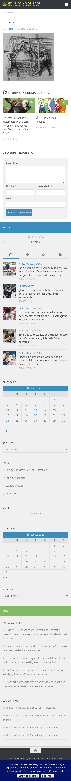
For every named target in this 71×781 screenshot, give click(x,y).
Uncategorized (26, 286)
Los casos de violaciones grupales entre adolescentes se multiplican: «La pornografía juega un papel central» (43, 316)
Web (8, 198)
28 (44, 420)
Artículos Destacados (30, 264)
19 (26, 415)
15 (54, 410)
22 (54, 415)
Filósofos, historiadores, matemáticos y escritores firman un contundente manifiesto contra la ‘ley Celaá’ (16, 125)
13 (35, 410)
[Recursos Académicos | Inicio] (27, 4)
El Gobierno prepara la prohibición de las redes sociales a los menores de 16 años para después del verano (43, 360)
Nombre (11, 186)
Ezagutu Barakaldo (16, 477)
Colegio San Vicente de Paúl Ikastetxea (26, 470)
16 (63, 410)
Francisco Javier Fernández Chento (35, 758)
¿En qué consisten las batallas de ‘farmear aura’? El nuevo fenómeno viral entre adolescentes (41, 294)
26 (26, 420)
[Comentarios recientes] (44, 255)
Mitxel (10, 29)
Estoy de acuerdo (28, 775)
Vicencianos (12, 493)
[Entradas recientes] (11, 255)
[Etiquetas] (60, 255)
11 (16, 410)
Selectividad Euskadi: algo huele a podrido (38, 727)
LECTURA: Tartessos (44, 707)
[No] (66, 770)
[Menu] (66, 4)
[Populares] (27, 255)
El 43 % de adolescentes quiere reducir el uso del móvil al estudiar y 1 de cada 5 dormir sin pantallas (43, 338)
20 (35, 415)
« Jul (5, 430)
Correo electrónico (47, 186)
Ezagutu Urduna (14, 485)
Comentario (12, 163)
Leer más (47, 775)
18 (16, 415)
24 (7, 420)
